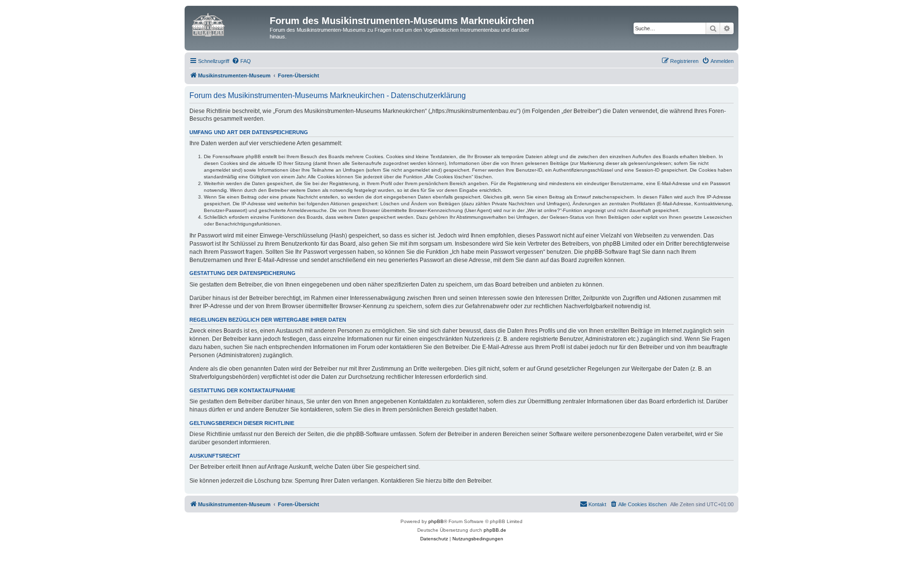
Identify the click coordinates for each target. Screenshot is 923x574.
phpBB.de (495, 530)
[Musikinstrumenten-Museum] (228, 23)
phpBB (436, 521)
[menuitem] (241, 61)
